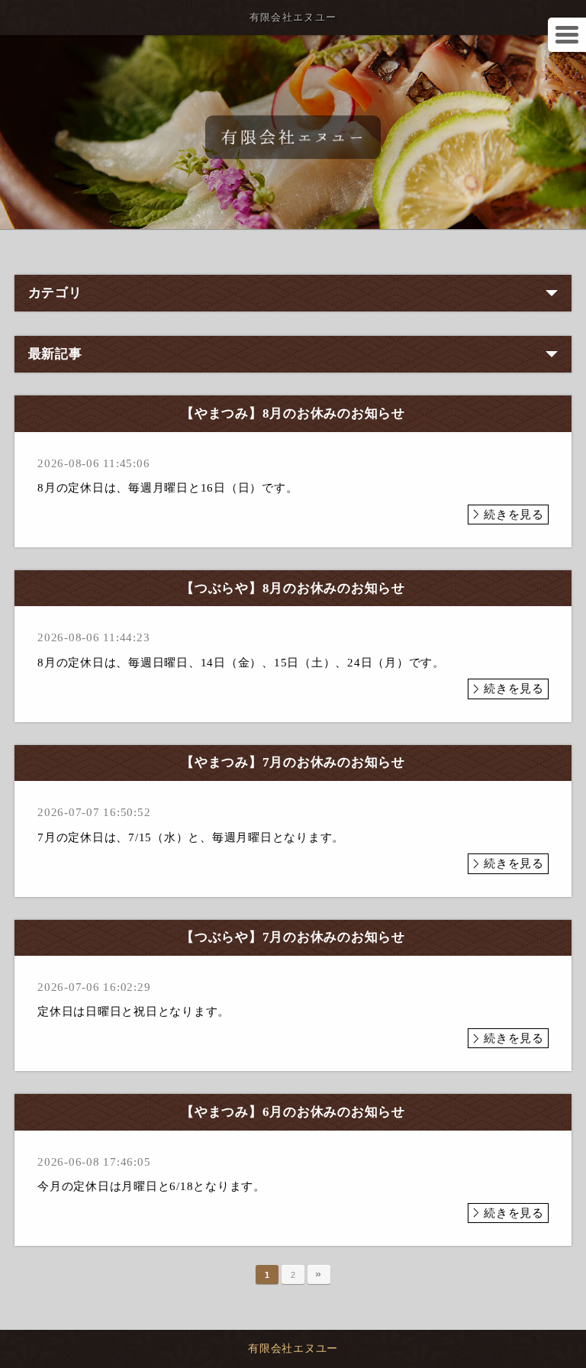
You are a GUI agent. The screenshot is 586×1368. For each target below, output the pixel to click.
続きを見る (514, 514)
